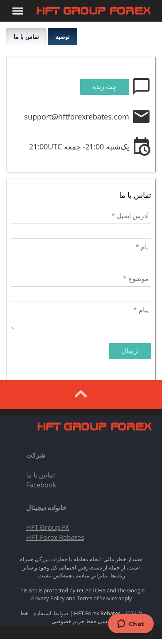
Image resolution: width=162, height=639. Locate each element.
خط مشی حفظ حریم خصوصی (65, 617)
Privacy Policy (48, 598)
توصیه (62, 36)
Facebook (41, 485)
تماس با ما (26, 36)
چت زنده (105, 86)
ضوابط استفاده (51, 613)
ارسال (130, 351)
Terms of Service (97, 598)
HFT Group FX (47, 527)
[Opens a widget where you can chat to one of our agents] (131, 624)
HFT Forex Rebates (55, 537)
